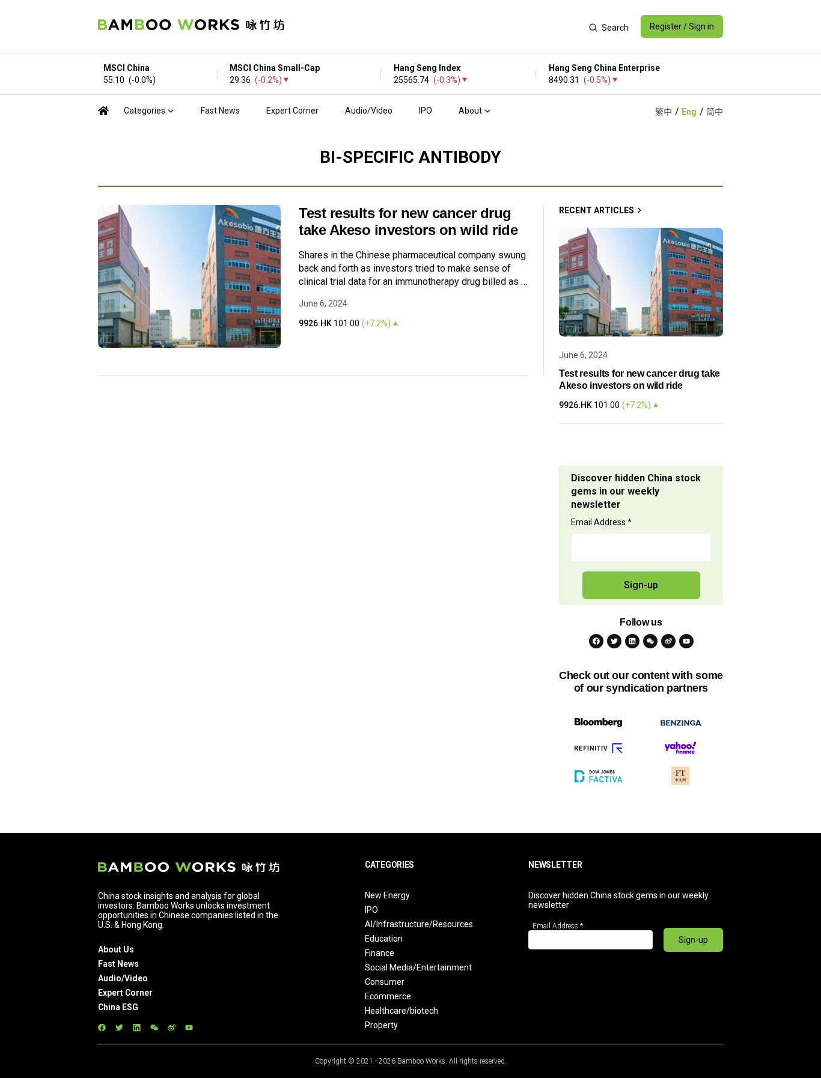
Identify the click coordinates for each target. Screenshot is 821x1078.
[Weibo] (668, 641)
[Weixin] (650, 641)
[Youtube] (686, 641)
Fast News (220, 110)
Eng (689, 112)
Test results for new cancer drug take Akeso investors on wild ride (408, 221)
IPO (425, 110)
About (470, 110)
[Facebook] (596, 641)
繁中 (663, 112)
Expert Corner (292, 110)
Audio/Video (368, 110)
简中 (714, 112)
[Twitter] (614, 641)
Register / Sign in (682, 26)
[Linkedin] (632, 641)
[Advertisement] (436, 26)
